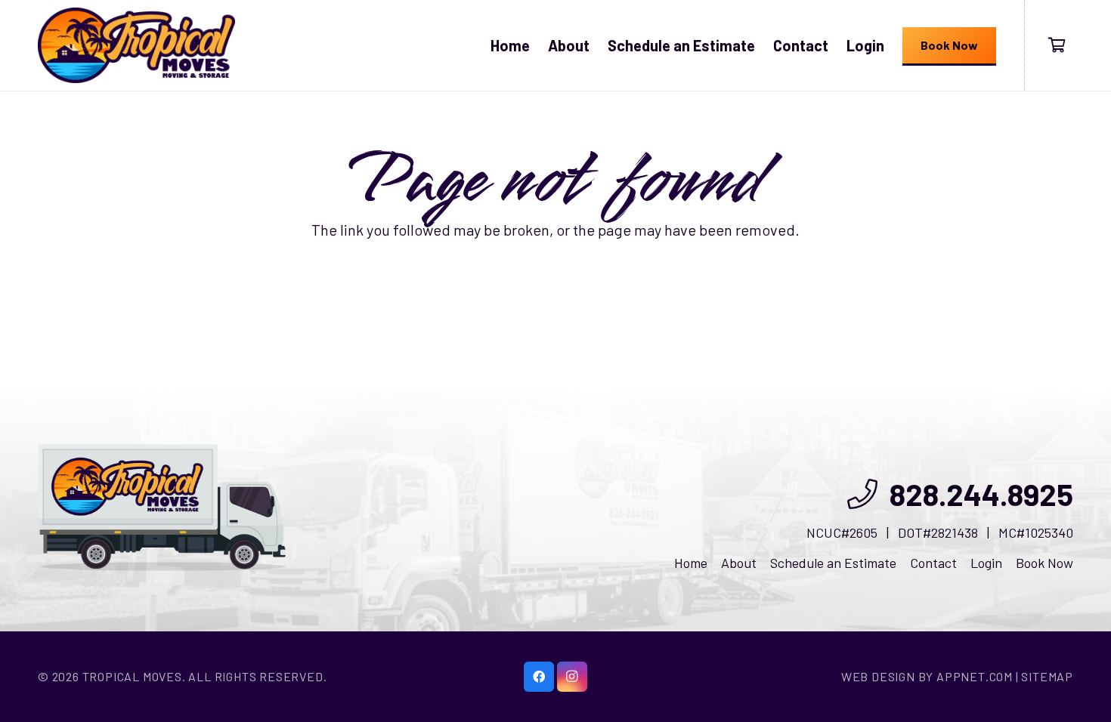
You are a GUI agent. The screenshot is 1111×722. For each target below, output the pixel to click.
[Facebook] (539, 677)
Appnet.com (974, 676)
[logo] (136, 45)
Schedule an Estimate (833, 562)
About (739, 562)
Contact (933, 562)
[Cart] (1056, 45)
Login (986, 562)
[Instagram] (572, 677)
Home (690, 562)
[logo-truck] (162, 507)
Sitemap (1047, 676)
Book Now (1044, 562)
